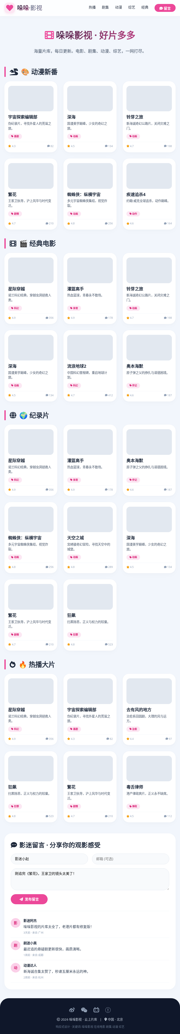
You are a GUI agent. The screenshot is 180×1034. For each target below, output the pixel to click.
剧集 (105, 7)
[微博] (72, 1010)
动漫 (118, 7)
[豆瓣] (108, 1010)
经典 (144, 7)
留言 (167, 8)
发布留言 (32, 899)
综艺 (131, 7)
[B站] (96, 1010)
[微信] (84, 1010)
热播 (92, 7)
